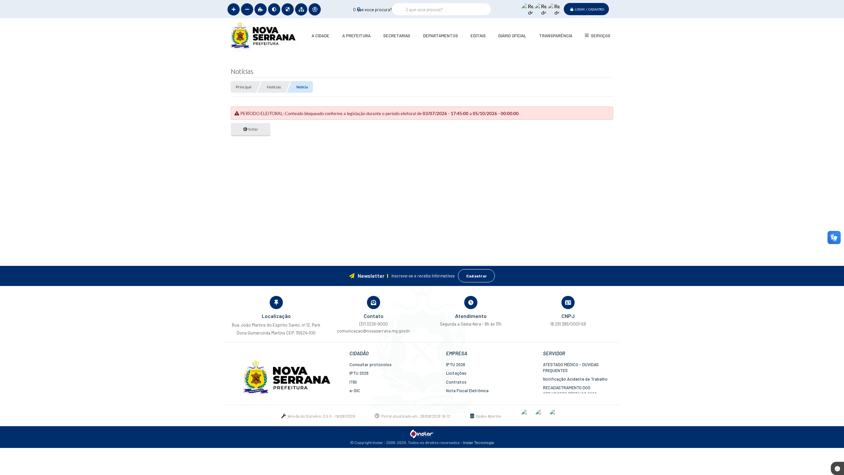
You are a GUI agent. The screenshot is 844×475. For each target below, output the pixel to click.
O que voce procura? (372, 9)
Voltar (252, 129)
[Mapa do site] (301, 9)
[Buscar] (359, 9)
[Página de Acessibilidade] (315, 9)
